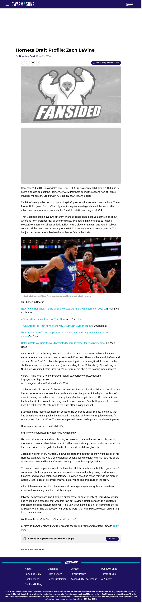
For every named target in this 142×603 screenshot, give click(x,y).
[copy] (38, 63)
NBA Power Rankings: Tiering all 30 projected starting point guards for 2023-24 (64, 308)
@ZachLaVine (94, 375)
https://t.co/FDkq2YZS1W (35, 379)
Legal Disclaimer (57, 579)
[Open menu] (7, 4)
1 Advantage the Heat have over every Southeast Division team (56, 325)
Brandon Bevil (27, 56)
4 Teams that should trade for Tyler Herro (43, 319)
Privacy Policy (78, 573)
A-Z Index (106, 579)
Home (24, 549)
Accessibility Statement (84, 579)
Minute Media (18, 591)
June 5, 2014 (61, 383)
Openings (53, 568)
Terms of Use (108, 573)
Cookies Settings (34, 584)
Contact (75, 568)
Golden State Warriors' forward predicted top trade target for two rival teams (63, 343)
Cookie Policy (32, 579)
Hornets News (37, 549)
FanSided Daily (33, 573)
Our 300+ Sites (109, 568)
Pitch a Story (55, 573)
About (28, 568)
